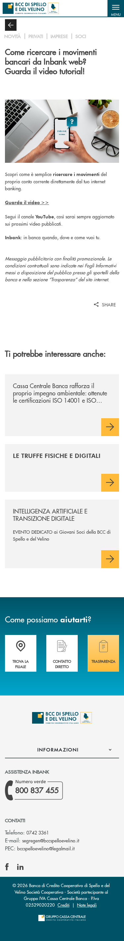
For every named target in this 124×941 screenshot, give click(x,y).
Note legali (87, 905)
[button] (115, 8)
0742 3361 (37, 832)
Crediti (63, 905)
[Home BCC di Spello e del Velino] (31, 8)
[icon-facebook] (7, 867)
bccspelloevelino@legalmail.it (45, 848)
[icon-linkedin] (20, 867)
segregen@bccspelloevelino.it (50, 840)
